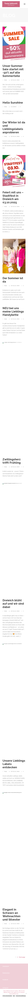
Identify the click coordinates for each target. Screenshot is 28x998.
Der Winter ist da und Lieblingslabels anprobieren (14, 127)
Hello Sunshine (13, 102)
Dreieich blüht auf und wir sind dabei (13, 604)
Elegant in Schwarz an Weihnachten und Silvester (11, 914)
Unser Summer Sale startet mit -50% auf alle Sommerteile (13, 70)
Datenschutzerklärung (20, 995)
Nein (14, 995)
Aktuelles (13, 80)
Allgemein (13, 106)
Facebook (5, 979)
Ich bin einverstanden (7, 995)
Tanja (5, 80)
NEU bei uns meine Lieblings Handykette (13, 311)
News (18, 80)
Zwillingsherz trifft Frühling (12, 461)
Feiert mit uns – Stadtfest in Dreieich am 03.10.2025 (13, 197)
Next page (22, 957)
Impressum (6, 966)
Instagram (5, 988)
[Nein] (26, 993)
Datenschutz (6, 973)
